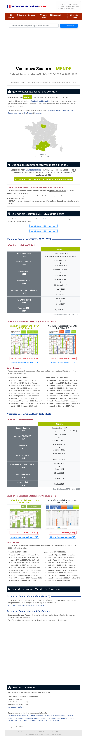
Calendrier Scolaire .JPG (62, 362)
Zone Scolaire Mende (17, 82)
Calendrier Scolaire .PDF (62, 358)
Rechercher (70, 25)
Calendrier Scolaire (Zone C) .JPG (24, 362)
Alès (24, 113)
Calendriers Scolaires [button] (26, 15)
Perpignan (37, 113)
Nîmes (20, 113)
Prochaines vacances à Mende (38, 82)
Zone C (27, 97)
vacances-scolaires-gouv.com (40, 734)
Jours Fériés (44, 16)
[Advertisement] (43, 48)
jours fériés (43, 219)
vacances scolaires (32, 169)
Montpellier (51, 110)
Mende (29, 113)
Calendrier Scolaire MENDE (42, 226)
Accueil (11, 16)
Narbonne (70, 110)
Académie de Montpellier (40, 101)
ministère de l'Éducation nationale (58, 732)
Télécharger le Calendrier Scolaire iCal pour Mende (25, 605)
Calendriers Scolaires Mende (60, 82)
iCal (74, 82)
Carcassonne (12, 113)
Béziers (59, 110)
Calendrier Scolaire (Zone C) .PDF (24, 358)
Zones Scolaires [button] (58, 15)
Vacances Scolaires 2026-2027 (21, 715)
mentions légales (56, 734)
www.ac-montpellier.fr (16, 707)
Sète (64, 110)
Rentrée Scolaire (74, 16)
